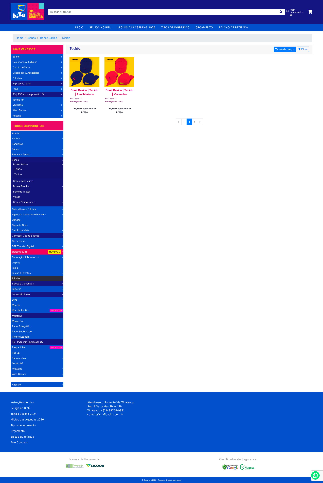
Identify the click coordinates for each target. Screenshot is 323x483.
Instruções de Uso (22, 402)
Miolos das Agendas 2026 (136, 27)
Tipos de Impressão (175, 27)
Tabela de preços (284, 49)
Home (19, 38)
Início (79, 27)
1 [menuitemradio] (189, 121)
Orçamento (18, 431)
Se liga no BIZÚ (100, 27)
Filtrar (304, 49)
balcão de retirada (233, 27)
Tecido (66, 38)
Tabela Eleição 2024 (24, 413)
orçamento (204, 27)
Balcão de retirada (22, 436)
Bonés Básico (48, 38)
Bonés (32, 38)
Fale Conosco (19, 442)
